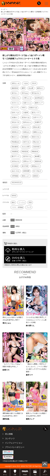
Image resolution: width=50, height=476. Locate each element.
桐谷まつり (26, 127)
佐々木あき (37, 171)
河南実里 (15, 151)
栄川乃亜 (25, 166)
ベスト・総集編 (17, 207)
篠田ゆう (40, 88)
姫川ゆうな (27, 156)
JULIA (34, 83)
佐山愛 (31, 88)
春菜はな (26, 132)
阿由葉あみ (16, 142)
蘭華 (23, 88)
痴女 (13, 202)
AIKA (23, 108)
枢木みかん (27, 122)
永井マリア (37, 117)
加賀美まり (16, 132)
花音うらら (27, 103)
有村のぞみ (36, 137)
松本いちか (16, 113)
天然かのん (16, 98)
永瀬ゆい (15, 117)
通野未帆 (6, 419)
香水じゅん (7, 323)
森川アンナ (16, 156)
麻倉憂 (37, 156)
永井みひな (16, 161)
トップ (3, 9)
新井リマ (29, 375)
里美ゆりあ (26, 117)
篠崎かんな (37, 132)
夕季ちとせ (27, 98)
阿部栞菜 (25, 151)
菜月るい (15, 93)
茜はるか (36, 142)
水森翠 (25, 113)
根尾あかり (36, 166)
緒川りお (26, 142)
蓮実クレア (39, 103)
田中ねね (25, 93)
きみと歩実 (26, 147)
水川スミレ (16, 103)
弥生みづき (16, 122)
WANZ (14, 196)
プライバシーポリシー (14, 447)
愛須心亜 (36, 127)
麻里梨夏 (26, 171)
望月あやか (36, 93)
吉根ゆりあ (33, 108)
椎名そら (15, 137)
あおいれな (16, 171)
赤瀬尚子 (38, 122)
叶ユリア (15, 108)
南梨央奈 (38, 161)
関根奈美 (35, 151)
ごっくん (22, 202)
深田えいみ (16, 83)
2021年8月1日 (16, 182)
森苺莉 (35, 176)
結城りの (6, 370)
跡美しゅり (26, 176)
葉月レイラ (36, 113)
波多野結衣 (39, 98)
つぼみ (25, 83)
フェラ (28, 207)
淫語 (30, 202)
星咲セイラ (27, 161)
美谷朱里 (36, 147)
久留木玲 (15, 127)
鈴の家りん (30, 325)
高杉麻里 (15, 147)
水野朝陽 (15, 176)
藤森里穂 (15, 88)
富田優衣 (25, 137)
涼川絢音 (15, 166)
